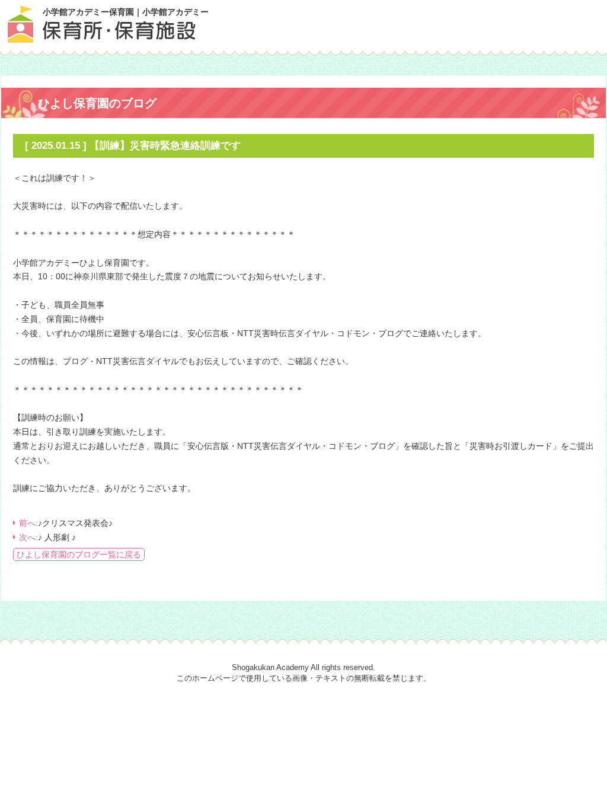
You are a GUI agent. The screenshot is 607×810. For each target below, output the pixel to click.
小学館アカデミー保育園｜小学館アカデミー (126, 12)
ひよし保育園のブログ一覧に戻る (79, 554)
